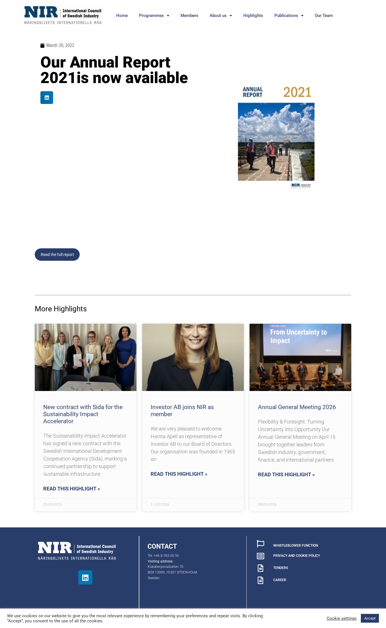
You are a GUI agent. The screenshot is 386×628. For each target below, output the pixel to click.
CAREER (279, 580)
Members (189, 15)
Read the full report (57, 254)
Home (122, 15)
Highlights (253, 15)
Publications (286, 15)
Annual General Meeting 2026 (297, 407)
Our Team (324, 15)
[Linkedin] (85, 577)
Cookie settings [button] (342, 618)
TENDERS (280, 568)
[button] (46, 97)
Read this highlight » (71, 489)
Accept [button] (370, 618)
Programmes (151, 15)
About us (218, 15)
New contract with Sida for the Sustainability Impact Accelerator (83, 414)
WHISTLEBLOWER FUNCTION (295, 545)
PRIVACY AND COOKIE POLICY (296, 556)
